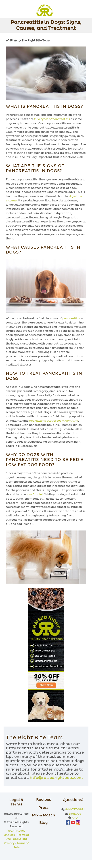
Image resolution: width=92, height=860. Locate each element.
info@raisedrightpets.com (56, 778)
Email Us (75, 814)
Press (43, 807)
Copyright (20, 839)
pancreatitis (71, 318)
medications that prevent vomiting (53, 421)
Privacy (9, 843)
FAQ (75, 818)
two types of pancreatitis (52, 119)
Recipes (43, 799)
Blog (43, 822)
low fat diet (35, 494)
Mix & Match (43, 815)
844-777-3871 (75, 809)
